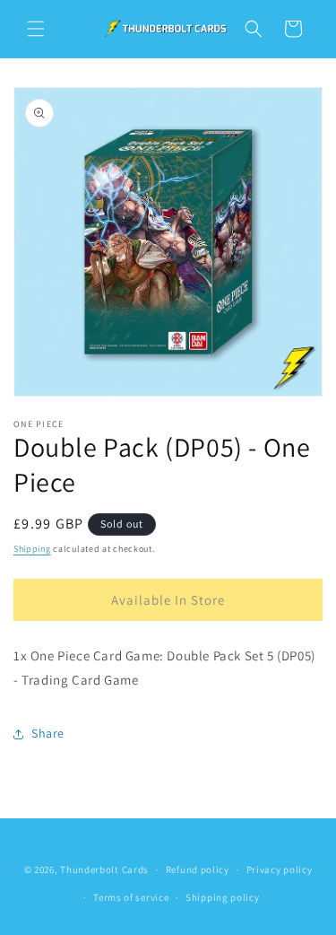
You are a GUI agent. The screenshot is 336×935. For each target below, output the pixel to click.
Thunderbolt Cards (104, 869)
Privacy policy (279, 869)
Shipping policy (222, 897)
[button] (36, 28)
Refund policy (197, 869)
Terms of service (130, 897)
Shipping (32, 549)
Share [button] (48, 733)
